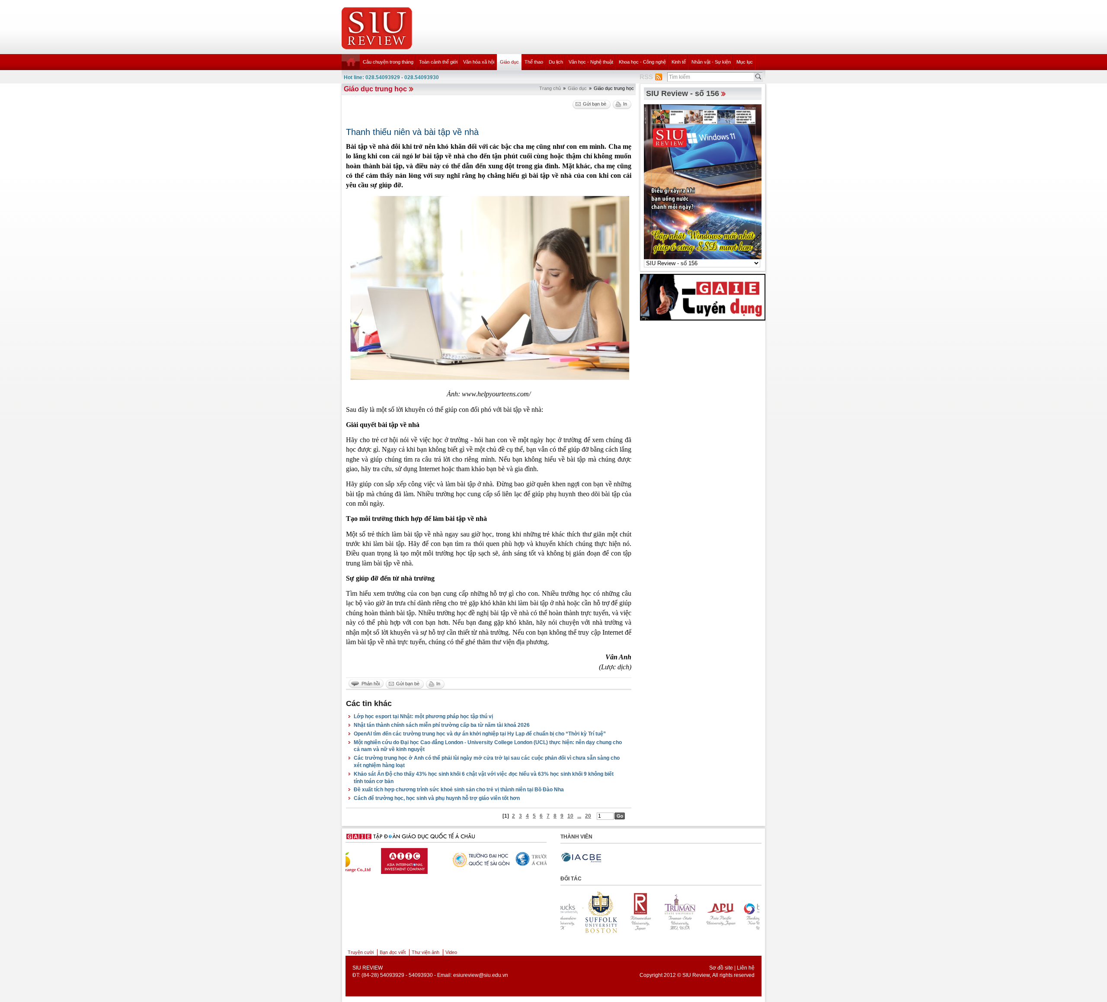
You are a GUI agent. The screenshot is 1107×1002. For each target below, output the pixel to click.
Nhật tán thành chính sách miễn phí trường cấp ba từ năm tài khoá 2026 (442, 725)
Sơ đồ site (721, 968)
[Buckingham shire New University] (703, 912)
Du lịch (556, 61)
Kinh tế (679, 61)
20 (588, 816)
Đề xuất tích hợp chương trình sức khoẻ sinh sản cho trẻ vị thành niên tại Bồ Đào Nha (459, 790)
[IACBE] (581, 858)
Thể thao (534, 61)
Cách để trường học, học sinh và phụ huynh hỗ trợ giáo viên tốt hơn (437, 798)
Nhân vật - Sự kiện (711, 61)
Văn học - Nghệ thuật (591, 61)
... (579, 816)
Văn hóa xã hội (478, 61)
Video (451, 952)
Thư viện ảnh (425, 952)
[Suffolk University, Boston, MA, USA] (742, 912)
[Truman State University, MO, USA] (623, 912)
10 (570, 816)
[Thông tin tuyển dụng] (702, 297)
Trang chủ (550, 88)
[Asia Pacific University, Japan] (663, 912)
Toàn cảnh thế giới (438, 61)
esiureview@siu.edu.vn (480, 975)
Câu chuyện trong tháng (388, 61)
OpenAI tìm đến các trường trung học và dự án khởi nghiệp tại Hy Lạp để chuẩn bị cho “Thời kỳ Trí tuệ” (480, 734)
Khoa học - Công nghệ (642, 61)
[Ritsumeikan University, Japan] (583, 912)
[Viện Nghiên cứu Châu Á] (517, 859)
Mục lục (744, 61)
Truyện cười (361, 952)
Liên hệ (746, 968)
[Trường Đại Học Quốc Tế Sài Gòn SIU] (383, 859)
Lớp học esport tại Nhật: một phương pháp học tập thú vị (423, 716)
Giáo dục (509, 61)
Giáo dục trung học (375, 89)
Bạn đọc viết (393, 952)
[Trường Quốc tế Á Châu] (450, 860)
